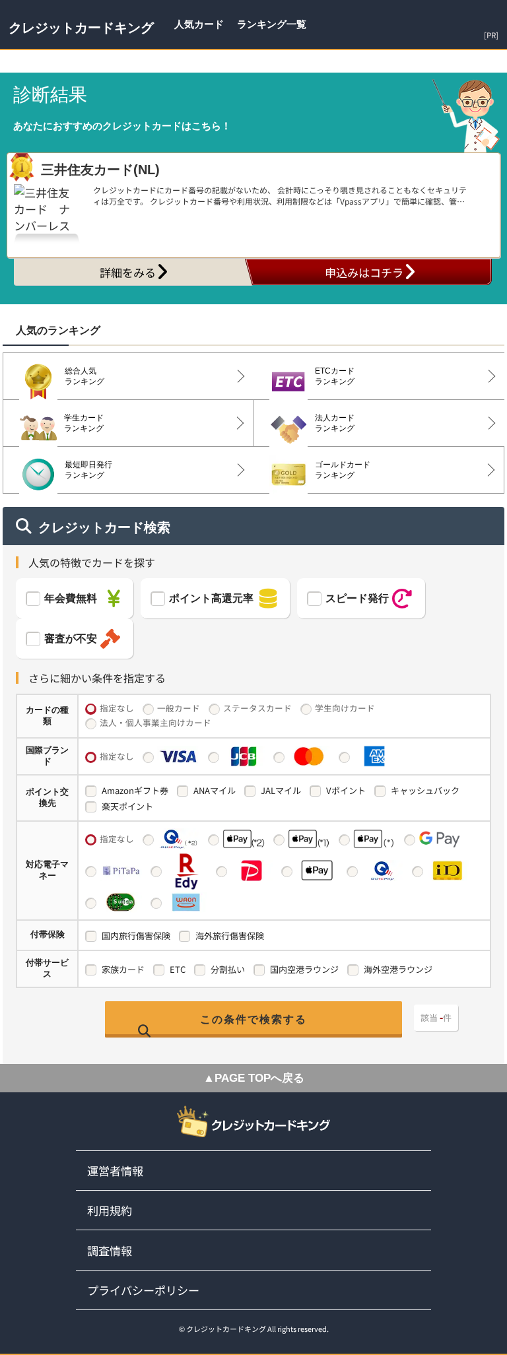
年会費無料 (70, 598)
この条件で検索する (253, 1019)
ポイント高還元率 (211, 598)
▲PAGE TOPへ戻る (253, 1078)
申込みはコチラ (364, 272)
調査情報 (109, 1250)
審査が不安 (70, 638)
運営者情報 (115, 1170)
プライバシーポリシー (143, 1290)
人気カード (199, 24)
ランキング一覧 (271, 24)
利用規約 (109, 1210)
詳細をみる (128, 272)
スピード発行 (357, 598)
